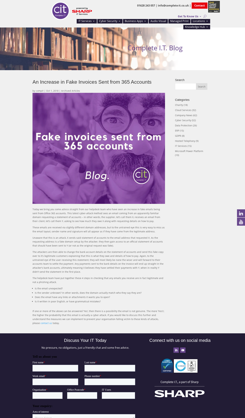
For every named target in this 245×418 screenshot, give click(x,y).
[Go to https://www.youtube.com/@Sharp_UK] (241, 221)
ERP (177, 130)
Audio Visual (158, 21)
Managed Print (179, 21)
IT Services (85, 21)
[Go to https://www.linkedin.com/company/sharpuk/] (241, 213)
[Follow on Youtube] (183, 350)
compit (40, 90)
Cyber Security (108, 21)
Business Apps (134, 21)
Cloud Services (183, 110)
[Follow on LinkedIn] (176, 350)
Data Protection (183, 125)
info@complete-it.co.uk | (175, 5)
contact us (46, 323)
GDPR (178, 135)
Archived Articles (70, 90)
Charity (179, 104)
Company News (183, 115)
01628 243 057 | (147, 5)
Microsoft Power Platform (189, 151)
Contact (199, 5)
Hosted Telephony (185, 140)
